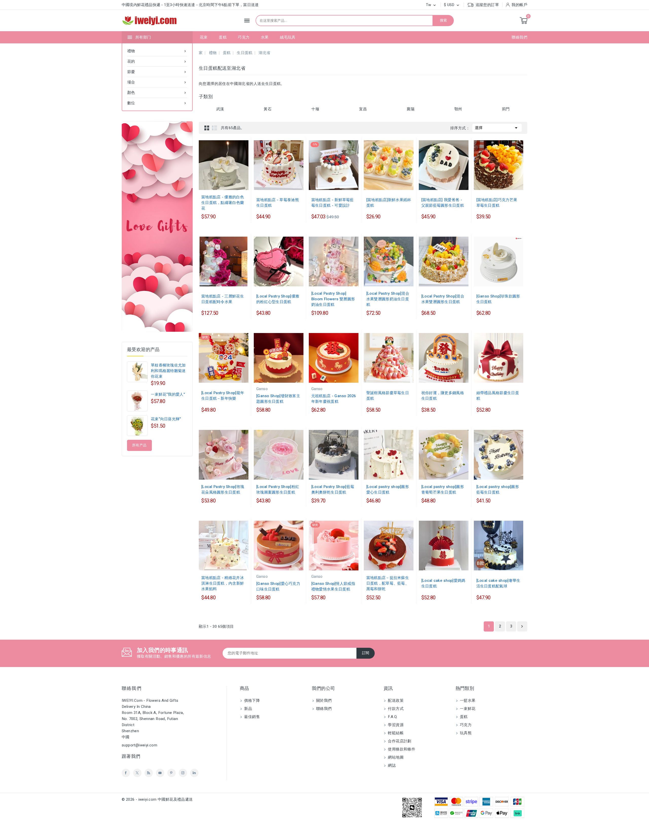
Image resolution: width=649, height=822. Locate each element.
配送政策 (395, 700)
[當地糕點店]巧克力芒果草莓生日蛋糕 (496, 202)
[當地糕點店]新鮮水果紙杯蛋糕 (388, 202)
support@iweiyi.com (139, 745)
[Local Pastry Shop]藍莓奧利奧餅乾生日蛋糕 (332, 489)
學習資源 (395, 725)
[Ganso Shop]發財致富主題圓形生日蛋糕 (278, 398)
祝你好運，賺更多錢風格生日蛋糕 (442, 395)
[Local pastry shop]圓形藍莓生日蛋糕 (497, 489)
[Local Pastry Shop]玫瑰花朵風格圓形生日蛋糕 (222, 489)
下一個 (522, 626)
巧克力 (243, 37)
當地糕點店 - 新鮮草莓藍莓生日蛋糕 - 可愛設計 (332, 202)
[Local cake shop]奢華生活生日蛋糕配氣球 (498, 583)
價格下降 (251, 700)
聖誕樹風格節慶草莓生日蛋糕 (387, 395)
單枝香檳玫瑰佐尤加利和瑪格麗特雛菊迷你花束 (168, 370)
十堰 (315, 109)
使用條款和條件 (401, 749)
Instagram (183, 773)
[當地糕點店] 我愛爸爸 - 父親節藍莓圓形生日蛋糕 (442, 202)
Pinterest (171, 773)
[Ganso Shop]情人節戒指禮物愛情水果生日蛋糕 (333, 586)
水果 (265, 37)
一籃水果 (467, 700)
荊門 (506, 109)
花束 (204, 37)
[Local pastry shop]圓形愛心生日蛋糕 (387, 489)
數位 (157, 103)
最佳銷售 (251, 717)
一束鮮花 (467, 708)
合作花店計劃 (399, 741)
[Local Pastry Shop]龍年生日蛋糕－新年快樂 (222, 395)
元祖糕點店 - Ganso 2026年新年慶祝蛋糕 (333, 398)
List (214, 127)
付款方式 (395, 708)
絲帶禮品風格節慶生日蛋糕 (497, 395)
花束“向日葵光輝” (166, 419)
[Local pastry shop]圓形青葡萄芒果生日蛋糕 (442, 489)
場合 (157, 82)
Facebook (126, 773)
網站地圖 (395, 757)
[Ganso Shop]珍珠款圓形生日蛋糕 (498, 299)
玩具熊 (465, 733)
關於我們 (323, 700)
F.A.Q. (392, 717)
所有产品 (139, 445)
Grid (206, 127)
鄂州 (458, 109)
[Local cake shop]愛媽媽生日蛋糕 (443, 583)
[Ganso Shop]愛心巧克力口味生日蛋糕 (278, 586)
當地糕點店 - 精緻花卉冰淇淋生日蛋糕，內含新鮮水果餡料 (222, 583)
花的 (157, 61)
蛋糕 (223, 37)
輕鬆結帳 (395, 733)
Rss (149, 773)
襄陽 (410, 109)
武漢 (220, 109)
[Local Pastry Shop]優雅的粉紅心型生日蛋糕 (277, 299)
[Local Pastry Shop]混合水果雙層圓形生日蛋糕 (442, 299)
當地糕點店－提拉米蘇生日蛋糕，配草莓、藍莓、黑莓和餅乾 (387, 583)
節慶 (157, 72)
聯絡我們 (519, 37)
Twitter (137, 773)
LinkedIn (194, 773)
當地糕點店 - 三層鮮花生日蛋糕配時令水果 (222, 299)
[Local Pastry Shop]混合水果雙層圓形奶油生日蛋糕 (387, 299)
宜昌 (363, 109)
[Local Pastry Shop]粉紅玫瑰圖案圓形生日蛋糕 (277, 489)
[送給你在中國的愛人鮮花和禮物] (157, 226)
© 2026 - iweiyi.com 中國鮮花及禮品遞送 (157, 799)
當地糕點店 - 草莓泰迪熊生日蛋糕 (277, 202)
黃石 (268, 109)
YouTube (160, 773)
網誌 (391, 765)
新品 (247, 708)
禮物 (157, 51)
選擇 (497, 128)
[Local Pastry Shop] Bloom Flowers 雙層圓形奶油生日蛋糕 (333, 299)
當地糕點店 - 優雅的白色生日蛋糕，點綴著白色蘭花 (222, 202)
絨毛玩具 (288, 37)
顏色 (157, 92)
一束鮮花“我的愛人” (168, 394)
